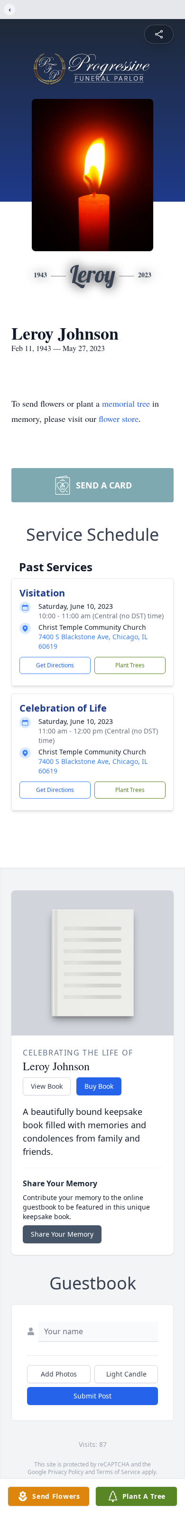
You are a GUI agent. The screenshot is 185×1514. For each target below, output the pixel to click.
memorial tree (126, 403)
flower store (119, 418)
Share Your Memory (62, 1234)
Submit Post (92, 1395)
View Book (47, 1086)
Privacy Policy (65, 1472)
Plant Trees (130, 665)
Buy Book (98, 1086)
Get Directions (55, 665)
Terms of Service (118, 1472)
